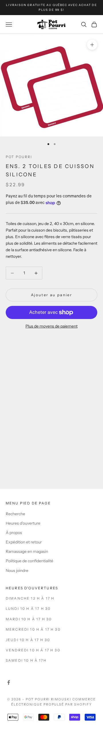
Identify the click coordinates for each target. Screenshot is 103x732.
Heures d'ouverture (23, 523)
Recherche (15, 513)
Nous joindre (17, 570)
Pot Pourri (19, 157)
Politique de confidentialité (29, 560)
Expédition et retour (24, 542)
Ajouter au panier (51, 295)
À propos (14, 532)
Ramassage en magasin (27, 551)
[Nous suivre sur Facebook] (8, 682)
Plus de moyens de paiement (51, 326)
